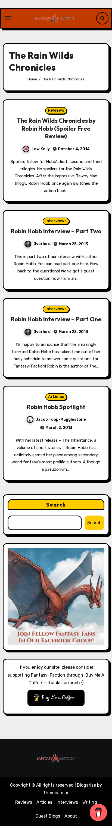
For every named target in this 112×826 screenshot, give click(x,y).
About (70, 816)
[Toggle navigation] (8, 18)
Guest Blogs (47, 816)
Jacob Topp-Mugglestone (61, 419)
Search (56, 504)
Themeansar (55, 792)
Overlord (42, 243)
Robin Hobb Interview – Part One (56, 319)
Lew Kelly (41, 149)
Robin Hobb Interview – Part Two (56, 231)
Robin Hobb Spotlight (56, 407)
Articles (56, 396)
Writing (89, 802)
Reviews (56, 110)
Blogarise (86, 785)
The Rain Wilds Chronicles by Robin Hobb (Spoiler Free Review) (56, 128)
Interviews (56, 221)
